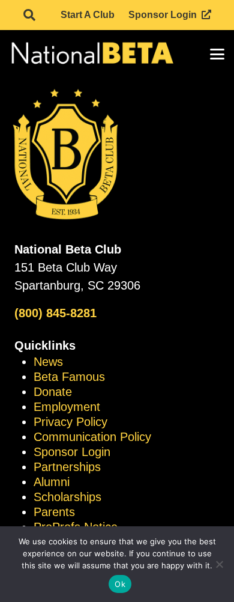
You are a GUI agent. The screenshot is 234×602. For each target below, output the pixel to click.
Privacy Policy (70, 421)
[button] (29, 15)
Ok (120, 584)
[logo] (91, 54)
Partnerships (67, 466)
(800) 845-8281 (55, 313)
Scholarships (67, 496)
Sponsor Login (72, 451)
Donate (53, 391)
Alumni (52, 481)
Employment (67, 406)
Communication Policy (92, 436)
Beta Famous (69, 376)
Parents (54, 511)
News (48, 361)
